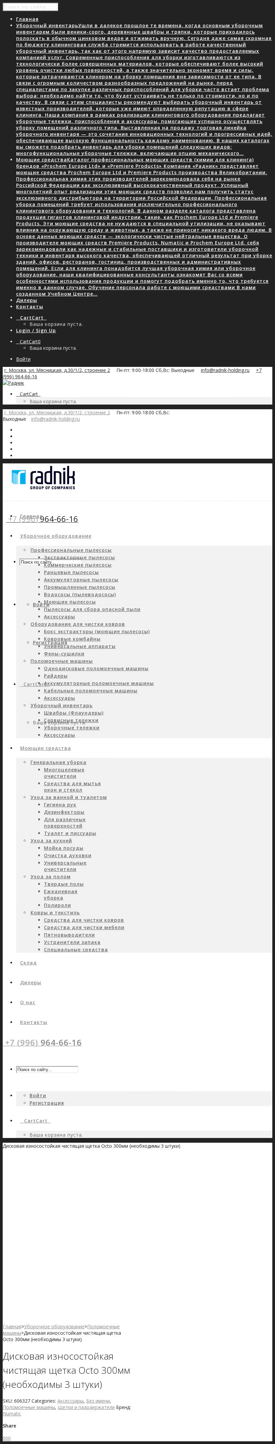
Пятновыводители (69, 935)
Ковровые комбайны (72, 639)
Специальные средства (76, 949)
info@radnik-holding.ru (225, 370)
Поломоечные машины (62, 661)
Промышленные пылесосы (79, 587)
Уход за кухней (51, 840)
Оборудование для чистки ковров (78, 624)
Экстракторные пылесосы (79, 557)
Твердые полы (64, 884)
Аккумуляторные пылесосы (81, 579)
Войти (23, 359)
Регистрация (50, 642)
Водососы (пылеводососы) (80, 594)
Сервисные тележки (71, 720)
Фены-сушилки (64, 653)
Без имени (98, 1401)
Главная (12, 1326)
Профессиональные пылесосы (71, 550)
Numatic (12, 1413)
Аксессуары (59, 616)
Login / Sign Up (36, 330)
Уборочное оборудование (54, 1326)
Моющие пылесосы (70, 602)
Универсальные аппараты (80, 646)
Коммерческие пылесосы (78, 565)
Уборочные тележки (72, 727)
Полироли (57, 905)
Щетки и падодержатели (86, 1407)
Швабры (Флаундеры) (74, 713)
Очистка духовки (68, 855)
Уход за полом (51, 876)
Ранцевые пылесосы (71, 572)
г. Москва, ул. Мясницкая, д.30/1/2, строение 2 (57, 370)
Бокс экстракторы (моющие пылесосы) (97, 631)
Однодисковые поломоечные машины (96, 668)
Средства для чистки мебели (84, 927)
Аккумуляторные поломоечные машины (99, 683)
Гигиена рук (60, 804)
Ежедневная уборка (60, 894)
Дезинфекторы (64, 812)
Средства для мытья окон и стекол (72, 786)
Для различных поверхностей (65, 822)
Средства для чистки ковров (84, 920)
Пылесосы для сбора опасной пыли (92, 609)
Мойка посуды (64, 848)
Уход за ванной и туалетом (69, 797)
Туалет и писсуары (70, 833)
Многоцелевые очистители (64, 772)
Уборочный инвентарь (62, 705)
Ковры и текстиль (55, 912)
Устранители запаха (72, 942)
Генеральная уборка (59, 762)
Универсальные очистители (65, 866)
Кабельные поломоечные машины (91, 690)
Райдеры (56, 676)
